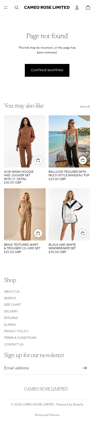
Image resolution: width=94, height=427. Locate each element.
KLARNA (10, 325)
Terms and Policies (47, 415)
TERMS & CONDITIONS (20, 338)
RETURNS (11, 318)
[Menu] (6, 7)
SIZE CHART (12, 305)
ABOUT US (11, 292)
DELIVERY (11, 311)
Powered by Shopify (69, 404)
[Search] (16, 7)
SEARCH (10, 298)
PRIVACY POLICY (16, 331)
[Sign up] (84, 368)
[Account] (76, 7)
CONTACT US (13, 345)
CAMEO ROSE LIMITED (38, 404)
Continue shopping (47, 70)
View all (85, 107)
